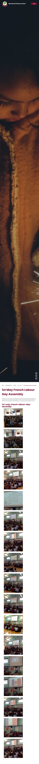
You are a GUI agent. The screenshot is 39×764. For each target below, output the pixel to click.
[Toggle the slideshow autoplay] (36, 378)
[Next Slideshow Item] (36, 373)
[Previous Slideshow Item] (36, 376)
